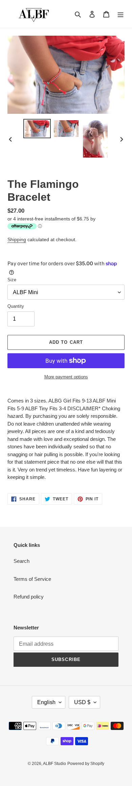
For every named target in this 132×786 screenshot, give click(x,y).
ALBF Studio (54, 763)
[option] (37, 128)
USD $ (82, 702)
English (46, 702)
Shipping (16, 239)
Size (11, 279)
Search (21, 561)
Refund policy (29, 597)
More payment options (66, 376)
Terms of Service (32, 579)
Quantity (15, 306)
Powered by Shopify (85, 763)
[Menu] (120, 14)
